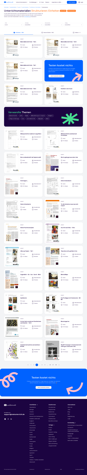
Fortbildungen (33, 2)
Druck (23, 118)
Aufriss (21, 115)
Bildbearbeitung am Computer (38, 115)
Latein (31, 434)
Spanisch (32, 453)
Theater (32, 457)
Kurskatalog (71, 422)
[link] (8, 2)
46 (50, 365)
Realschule (51, 412)
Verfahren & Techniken (35, 7)
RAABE (50, 430)
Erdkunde (32, 423)
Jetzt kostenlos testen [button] (56, 76)
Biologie (32, 409)
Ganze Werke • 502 (49, 32)
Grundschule (52, 407)
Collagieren (50, 115)
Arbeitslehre (33, 407)
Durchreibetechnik (31, 118)
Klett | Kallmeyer (53, 439)
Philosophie (33, 441)
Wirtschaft (32, 462)
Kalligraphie (40, 118)
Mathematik (33, 437)
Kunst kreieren (25, 7)
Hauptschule (52, 409)
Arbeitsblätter (13, 7)
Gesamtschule (52, 414)
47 (53, 365)
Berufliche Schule (53, 421)
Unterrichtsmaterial (21, 2)
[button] (42, 2)
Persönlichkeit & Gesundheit (75, 425)
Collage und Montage (14, 118)
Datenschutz (47, 469)
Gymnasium (52, 416)
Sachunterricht (33, 450)
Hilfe (69, 414)
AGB (61, 469)
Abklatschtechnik (13, 115)
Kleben (47, 118)
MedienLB (51, 434)
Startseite (6, 7)
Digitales (70, 436)
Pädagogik (70, 433)
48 (56, 365)
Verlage (51, 425)
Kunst (19, 7)
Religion (32, 448)
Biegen (26, 115)
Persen (50, 427)
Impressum (32, 469)
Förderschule (52, 418)
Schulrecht (70, 427)
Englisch (32, 421)
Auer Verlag (52, 436)
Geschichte (33, 428)
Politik (31, 446)
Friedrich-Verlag (53, 432)
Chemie (32, 412)
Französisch (33, 425)
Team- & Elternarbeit (73, 438)
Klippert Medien (53, 441)
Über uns (70, 407)
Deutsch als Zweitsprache (36, 416)
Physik (31, 444)
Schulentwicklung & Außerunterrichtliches (73, 430)
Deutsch (32, 414)
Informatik (32, 430)
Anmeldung (27, 16)
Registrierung (71, 416)
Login (69, 418)
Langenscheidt (52, 446)
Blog (69, 412)
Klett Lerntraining (53, 443)
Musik (31, 439)
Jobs (69, 409)
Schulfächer (33, 404)
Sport (31, 455)
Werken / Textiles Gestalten (37, 459)
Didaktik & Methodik (35, 418)
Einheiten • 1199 (20, 32)
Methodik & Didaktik (73, 440)
